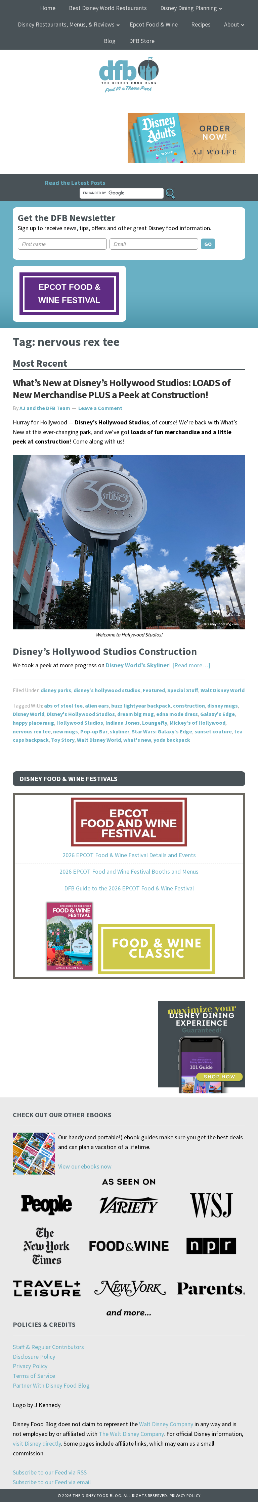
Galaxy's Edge (217, 714)
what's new (137, 739)
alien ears (97, 705)
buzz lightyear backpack (141, 705)
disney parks (56, 690)
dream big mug (135, 714)
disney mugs (222, 705)
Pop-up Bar (94, 731)
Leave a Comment (100, 408)
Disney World (28, 714)
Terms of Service (34, 1376)
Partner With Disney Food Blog (51, 1385)
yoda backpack (172, 739)
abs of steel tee (63, 705)
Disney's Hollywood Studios (81, 714)
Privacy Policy (30, 1366)
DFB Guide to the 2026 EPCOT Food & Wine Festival (129, 888)
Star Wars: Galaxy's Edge (162, 731)
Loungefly (154, 722)
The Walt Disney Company (131, 1434)
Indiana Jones (122, 722)
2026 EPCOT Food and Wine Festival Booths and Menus (129, 871)
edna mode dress (177, 714)
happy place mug (33, 722)
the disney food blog (129, 61)
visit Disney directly (37, 1443)
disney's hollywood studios (107, 690)
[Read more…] (191, 665)
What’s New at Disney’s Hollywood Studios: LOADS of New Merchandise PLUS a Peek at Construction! (121, 388)
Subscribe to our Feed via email (52, 1482)
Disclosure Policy (34, 1356)
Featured (154, 690)
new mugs (65, 731)
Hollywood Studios (79, 722)
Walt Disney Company (166, 1424)
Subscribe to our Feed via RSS (50, 1472)
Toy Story (63, 739)
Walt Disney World (223, 690)
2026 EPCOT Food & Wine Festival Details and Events (129, 855)
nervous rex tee (32, 731)
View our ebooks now (85, 1166)
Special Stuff (182, 690)
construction (189, 705)
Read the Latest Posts (75, 183)
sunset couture (213, 731)
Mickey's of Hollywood (197, 722)
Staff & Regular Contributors (48, 1347)
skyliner (119, 731)
